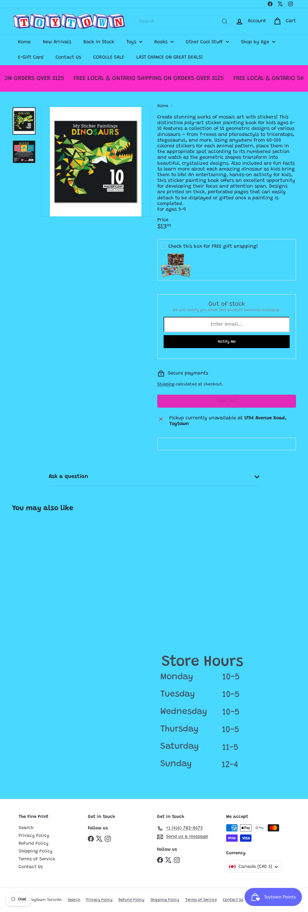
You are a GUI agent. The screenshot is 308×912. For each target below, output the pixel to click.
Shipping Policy (35, 851)
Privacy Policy (34, 836)
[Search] (224, 21)
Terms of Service (37, 859)
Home (24, 42)
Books (161, 42)
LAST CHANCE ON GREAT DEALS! (169, 57)
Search (26, 828)
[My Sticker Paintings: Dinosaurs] (35, 566)
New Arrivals (57, 42)
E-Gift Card (31, 57)
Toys (132, 42)
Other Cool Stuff (205, 42)
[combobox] (183, 21)
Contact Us (68, 57)
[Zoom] (95, 161)
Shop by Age (256, 42)
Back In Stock (98, 42)
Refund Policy (33, 843)
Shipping (165, 384)
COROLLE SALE (108, 57)
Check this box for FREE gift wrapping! (213, 246)
